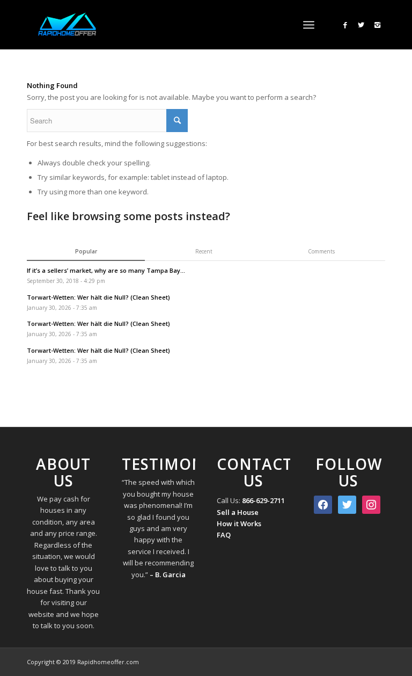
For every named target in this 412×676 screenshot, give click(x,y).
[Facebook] (345, 25)
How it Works (239, 523)
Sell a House (238, 512)
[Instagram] (377, 25)
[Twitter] (361, 25)
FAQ (224, 535)
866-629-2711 (263, 500)
